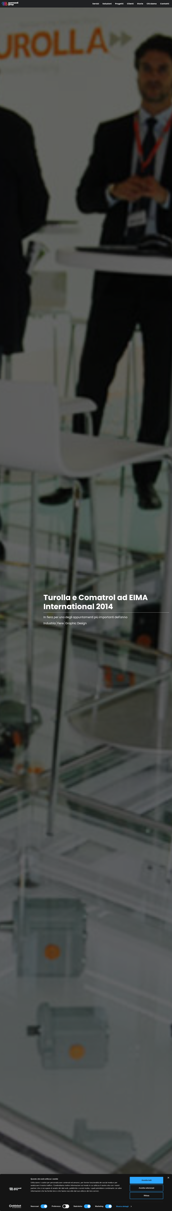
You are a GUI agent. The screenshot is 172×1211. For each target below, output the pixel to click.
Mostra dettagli (122, 1206)
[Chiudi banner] (168, 1177)
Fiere (60, 623)
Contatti (164, 3)
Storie (140, 3)
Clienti (130, 3)
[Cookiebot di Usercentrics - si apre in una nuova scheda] (15, 1206)
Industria (49, 623)
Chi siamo (152, 3)
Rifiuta (146, 1196)
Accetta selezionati (146, 1188)
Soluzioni (107, 3)
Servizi (95, 3)
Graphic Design (76, 623)
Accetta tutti (147, 1180)
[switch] (65, 1206)
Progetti (119, 3)
